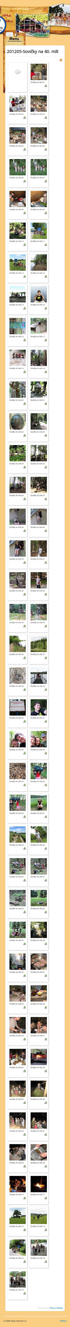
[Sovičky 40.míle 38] (17, 675)
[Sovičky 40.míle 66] (17, 1120)
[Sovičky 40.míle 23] (39, 421)
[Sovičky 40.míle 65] (39, 1088)
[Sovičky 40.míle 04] (17, 135)
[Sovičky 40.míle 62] (17, 1056)
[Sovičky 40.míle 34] (17, 611)
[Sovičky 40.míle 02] (17, 103)
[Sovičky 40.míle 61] (39, 1024)
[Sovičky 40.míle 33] (39, 579)
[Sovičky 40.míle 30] (17, 548)
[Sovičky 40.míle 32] (17, 579)
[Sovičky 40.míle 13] (39, 262)
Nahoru (63, 1320)
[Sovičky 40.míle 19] (39, 357)
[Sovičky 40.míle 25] (39, 452)
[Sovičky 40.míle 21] (39, 389)
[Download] (45, 85)
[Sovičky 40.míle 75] (39, 1247)
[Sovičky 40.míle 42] (17, 738)
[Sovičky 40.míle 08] (17, 198)
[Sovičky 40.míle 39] (39, 675)
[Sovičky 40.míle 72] (17, 1215)
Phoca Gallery (56, 1307)
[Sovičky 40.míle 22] (17, 421)
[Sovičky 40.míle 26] (17, 484)
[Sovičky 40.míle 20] (17, 389)
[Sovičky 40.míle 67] (39, 1120)
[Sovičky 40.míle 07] (39, 166)
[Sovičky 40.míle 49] (39, 834)
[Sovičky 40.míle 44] (17, 770)
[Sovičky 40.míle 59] (39, 993)
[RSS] (61, 59)
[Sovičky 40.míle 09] (39, 198)
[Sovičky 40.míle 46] (17, 802)
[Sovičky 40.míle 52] (17, 897)
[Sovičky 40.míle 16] (17, 325)
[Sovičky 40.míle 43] (39, 738)
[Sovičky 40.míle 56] (17, 961)
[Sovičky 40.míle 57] (39, 961)
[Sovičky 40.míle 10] (17, 230)
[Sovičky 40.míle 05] (39, 135)
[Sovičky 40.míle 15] (39, 293)
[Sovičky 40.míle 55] (39, 929)
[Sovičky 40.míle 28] (17, 516)
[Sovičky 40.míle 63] (39, 1056)
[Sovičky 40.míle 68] (17, 1151)
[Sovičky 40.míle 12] (17, 262)
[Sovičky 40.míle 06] (17, 166)
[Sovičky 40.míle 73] (39, 1215)
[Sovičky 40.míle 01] (39, 71)
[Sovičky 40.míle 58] (17, 993)
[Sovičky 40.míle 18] (17, 357)
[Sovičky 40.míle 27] (39, 484)
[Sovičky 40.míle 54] (17, 929)
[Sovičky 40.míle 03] (39, 103)
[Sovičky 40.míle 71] (39, 1183)
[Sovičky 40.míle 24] (17, 452)
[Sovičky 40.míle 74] (17, 1247)
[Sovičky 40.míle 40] (17, 707)
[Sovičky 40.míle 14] (17, 293)
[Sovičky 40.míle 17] (39, 325)
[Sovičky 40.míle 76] (17, 1279)
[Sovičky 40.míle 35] (39, 611)
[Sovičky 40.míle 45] (39, 770)
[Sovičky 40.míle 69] (39, 1151)
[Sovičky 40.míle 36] (17, 643)
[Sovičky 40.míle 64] (17, 1088)
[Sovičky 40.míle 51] (39, 865)
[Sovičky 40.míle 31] (39, 548)
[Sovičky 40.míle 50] (17, 865)
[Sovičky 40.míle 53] (39, 897)
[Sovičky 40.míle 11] (39, 230)
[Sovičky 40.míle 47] (39, 802)
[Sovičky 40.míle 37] (39, 643)
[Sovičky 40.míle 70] (17, 1183)
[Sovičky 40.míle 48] (17, 834)
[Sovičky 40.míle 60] (17, 1024)
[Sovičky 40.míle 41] (39, 707)
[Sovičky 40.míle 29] (39, 516)
